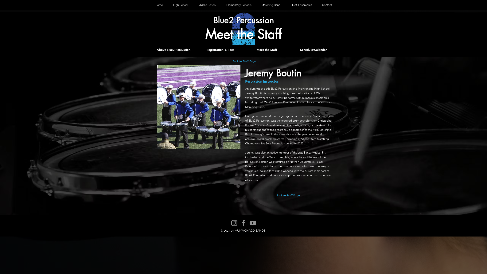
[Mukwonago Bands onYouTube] (253, 223)
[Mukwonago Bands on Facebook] (243, 223)
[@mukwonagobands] (234, 223)
